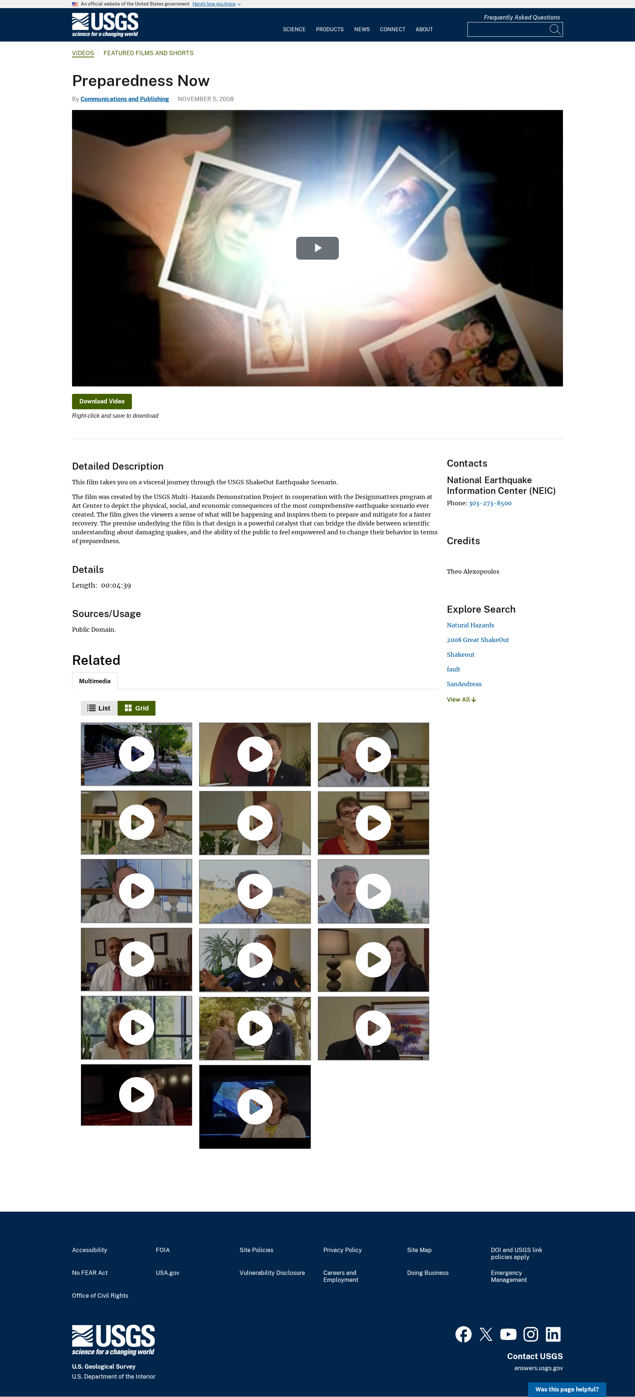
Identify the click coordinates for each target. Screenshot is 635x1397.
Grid (142, 708)
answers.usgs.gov (538, 1368)
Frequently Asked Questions (522, 17)
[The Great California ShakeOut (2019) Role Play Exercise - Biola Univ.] (136, 755)
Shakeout (461, 654)
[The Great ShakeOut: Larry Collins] (255, 961)
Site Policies (256, 1250)
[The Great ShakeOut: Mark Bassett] (373, 1029)
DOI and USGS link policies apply (516, 1254)
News (362, 29)
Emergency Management (509, 1276)
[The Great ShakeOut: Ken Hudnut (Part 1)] (255, 892)
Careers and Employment (340, 1276)
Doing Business (428, 1273)
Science (294, 29)
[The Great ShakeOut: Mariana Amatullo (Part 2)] (255, 1029)
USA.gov (167, 1273)
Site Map (419, 1250)
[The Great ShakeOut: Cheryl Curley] (373, 960)
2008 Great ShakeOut (478, 640)
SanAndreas (464, 684)
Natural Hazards (470, 625)
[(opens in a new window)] (463, 1333)
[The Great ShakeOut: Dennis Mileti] (255, 823)
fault (453, 669)
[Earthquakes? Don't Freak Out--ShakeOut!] (255, 1107)
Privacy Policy (342, 1250)
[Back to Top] (608, 1370)
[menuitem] (294, 25)
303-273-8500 (490, 503)
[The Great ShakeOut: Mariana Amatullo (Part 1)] (136, 1095)
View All (459, 699)
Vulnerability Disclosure (272, 1273)
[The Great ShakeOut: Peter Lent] (136, 891)
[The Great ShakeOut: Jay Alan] (255, 755)
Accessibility (89, 1250)
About (424, 29)
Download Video (102, 401)
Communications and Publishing (124, 99)
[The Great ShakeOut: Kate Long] (373, 823)
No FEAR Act (90, 1273)
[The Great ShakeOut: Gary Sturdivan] (373, 755)
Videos (83, 53)
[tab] (95, 680)
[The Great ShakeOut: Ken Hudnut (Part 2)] (373, 891)
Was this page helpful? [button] (567, 1389)
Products (330, 29)
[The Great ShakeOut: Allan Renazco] (136, 823)
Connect (392, 29)
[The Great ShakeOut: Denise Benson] (136, 1028)
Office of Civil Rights (100, 1296)
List (104, 708)
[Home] (105, 35)
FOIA (163, 1250)
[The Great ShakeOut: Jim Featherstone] (136, 960)
